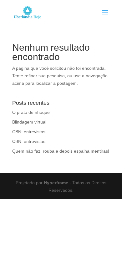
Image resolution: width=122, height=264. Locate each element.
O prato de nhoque (31, 112)
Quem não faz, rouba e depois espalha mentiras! (60, 151)
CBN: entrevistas (28, 131)
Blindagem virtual (29, 121)
